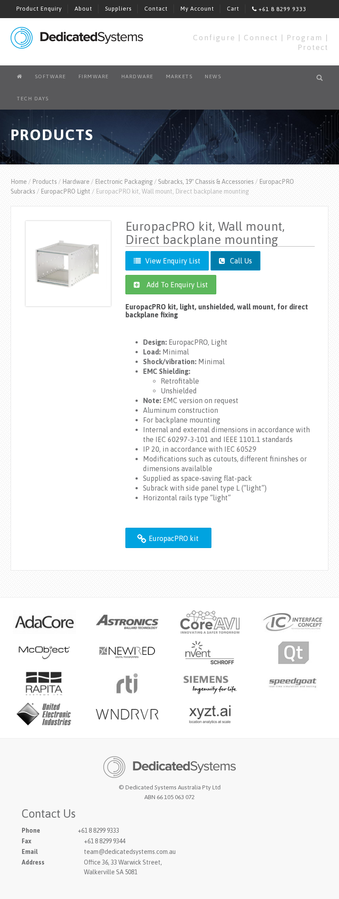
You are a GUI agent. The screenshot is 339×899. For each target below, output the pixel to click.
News (213, 76)
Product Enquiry (39, 8)
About (83, 8)
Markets (179, 76)
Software (50, 76)
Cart (233, 8)
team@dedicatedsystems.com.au (130, 851)
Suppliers (118, 8)
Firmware (94, 76)
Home (19, 181)
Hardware (137, 76)
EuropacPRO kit (173, 538)
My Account (197, 8)
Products (44, 181)
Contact (156, 8)
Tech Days (33, 98)
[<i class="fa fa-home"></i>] (20, 76)
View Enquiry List (172, 261)
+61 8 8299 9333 (281, 9)
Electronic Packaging (124, 181)
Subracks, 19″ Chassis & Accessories (206, 181)
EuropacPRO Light (65, 191)
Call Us (240, 261)
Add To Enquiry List (177, 285)
